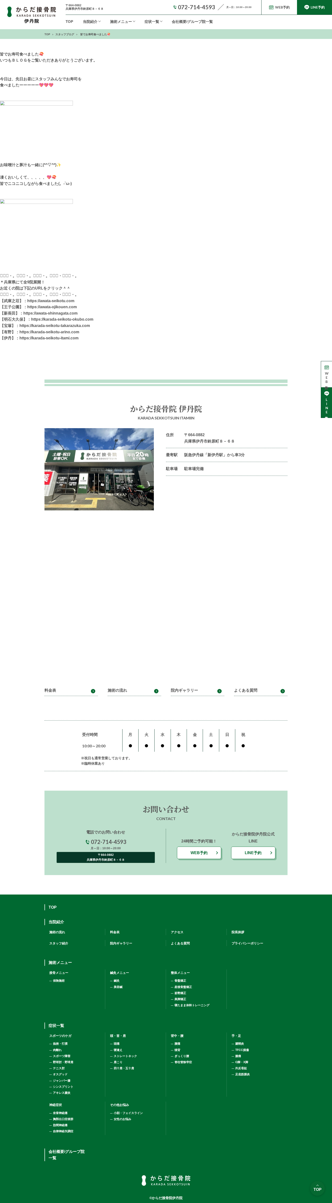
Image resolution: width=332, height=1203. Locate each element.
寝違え (118, 1050)
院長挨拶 (238, 932)
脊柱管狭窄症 (183, 1062)
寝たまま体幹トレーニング (192, 1005)
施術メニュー (60, 962)
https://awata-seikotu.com (50, 301)
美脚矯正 (180, 999)
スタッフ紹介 (58, 943)
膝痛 (238, 1056)
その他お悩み (119, 1105)
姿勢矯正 (180, 993)
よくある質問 (245, 690)
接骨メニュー (58, 973)
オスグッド (60, 1074)
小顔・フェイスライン (128, 1113)
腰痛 (177, 1043)
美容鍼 (118, 987)
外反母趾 (241, 1068)
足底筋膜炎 (242, 1074)
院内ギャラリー (184, 690)
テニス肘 (59, 1068)
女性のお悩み (122, 1119)
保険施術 (59, 980)
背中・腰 (177, 1036)
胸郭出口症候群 (63, 1119)
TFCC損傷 (242, 1050)
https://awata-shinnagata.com (50, 313)
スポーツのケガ (60, 1036)
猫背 (177, 1050)
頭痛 (117, 1043)
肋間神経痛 (60, 1125)
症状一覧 (152, 21)
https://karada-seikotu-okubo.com (62, 319)
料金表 (50, 690)
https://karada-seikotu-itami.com (49, 338)
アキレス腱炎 (61, 1092)
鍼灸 (117, 980)
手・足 (236, 1036)
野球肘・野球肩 (63, 1062)
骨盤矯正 (180, 980)
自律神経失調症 (63, 1131)
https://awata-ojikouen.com (52, 307)
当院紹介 (90, 21)
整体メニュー (180, 973)
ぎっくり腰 (182, 1056)
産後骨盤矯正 (183, 987)
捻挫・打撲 (60, 1043)
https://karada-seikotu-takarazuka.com (54, 326)
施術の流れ (117, 690)
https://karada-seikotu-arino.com (49, 332)
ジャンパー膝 (61, 1080)
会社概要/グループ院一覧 (192, 21)
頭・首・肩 (118, 1036)
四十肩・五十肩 (124, 1068)
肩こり (118, 1062)
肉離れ (57, 1050)
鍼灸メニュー (119, 973)
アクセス (177, 932)
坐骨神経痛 (60, 1113)
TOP (69, 21)
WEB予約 (199, 853)
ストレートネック (125, 1056)
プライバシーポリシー (247, 943)
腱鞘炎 (239, 1043)
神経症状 (55, 1105)
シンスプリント (63, 1086)
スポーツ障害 (61, 1056)
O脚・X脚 (241, 1062)
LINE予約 (253, 853)
